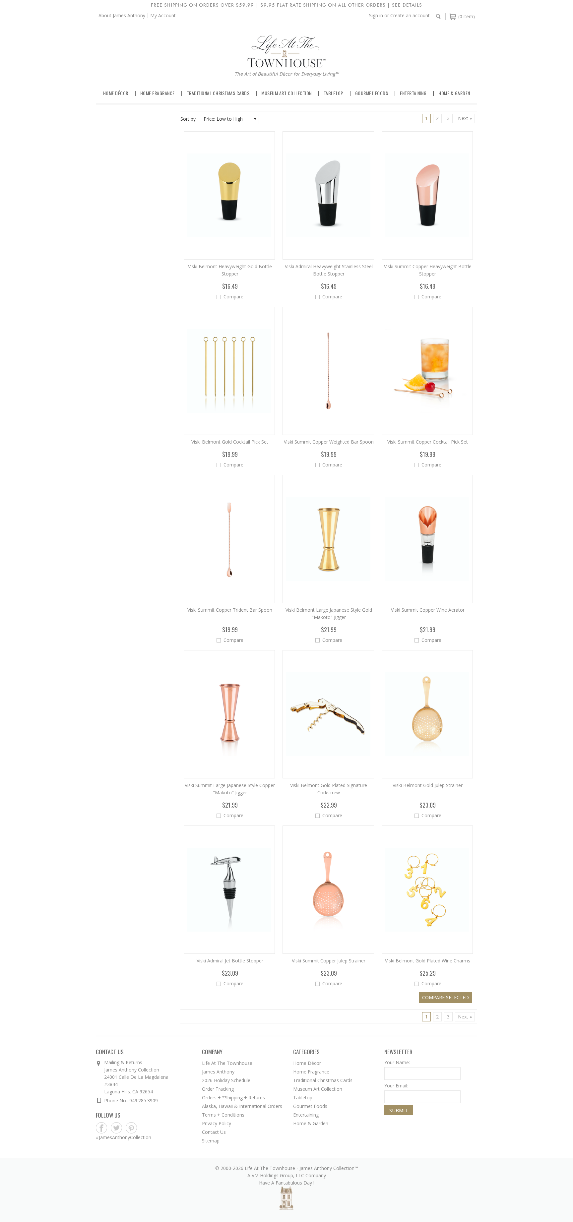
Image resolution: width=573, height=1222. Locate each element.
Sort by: (188, 119)
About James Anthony (121, 15)
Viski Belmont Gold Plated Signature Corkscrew (328, 789)
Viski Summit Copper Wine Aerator (428, 610)
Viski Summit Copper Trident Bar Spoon (229, 610)
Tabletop (333, 93)
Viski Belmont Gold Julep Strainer (428, 785)
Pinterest (131, 1128)
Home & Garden (454, 93)
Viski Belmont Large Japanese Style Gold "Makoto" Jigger (329, 613)
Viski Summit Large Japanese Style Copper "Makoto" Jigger (230, 789)
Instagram (146, 1128)
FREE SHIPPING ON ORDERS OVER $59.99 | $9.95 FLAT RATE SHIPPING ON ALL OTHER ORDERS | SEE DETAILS (286, 5)
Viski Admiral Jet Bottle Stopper (230, 960)
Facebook (101, 1128)
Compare (233, 296)
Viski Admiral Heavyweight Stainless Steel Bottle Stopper (329, 270)
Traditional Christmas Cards (218, 93)
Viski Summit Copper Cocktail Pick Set (427, 442)
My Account (163, 15)
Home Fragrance (157, 93)
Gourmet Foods (371, 93)
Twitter (116, 1128)
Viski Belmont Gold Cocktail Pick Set (229, 442)
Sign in (376, 15)
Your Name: (397, 1062)
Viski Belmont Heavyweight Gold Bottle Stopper (230, 270)
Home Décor (115, 93)
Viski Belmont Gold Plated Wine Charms (427, 960)
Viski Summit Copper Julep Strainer (328, 960)
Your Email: (396, 1085)
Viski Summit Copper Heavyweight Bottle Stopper (428, 270)
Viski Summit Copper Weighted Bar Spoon (329, 442)
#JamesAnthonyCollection (123, 1137)
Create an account (410, 15)
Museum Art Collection (286, 93)
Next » (465, 118)
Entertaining (413, 93)
